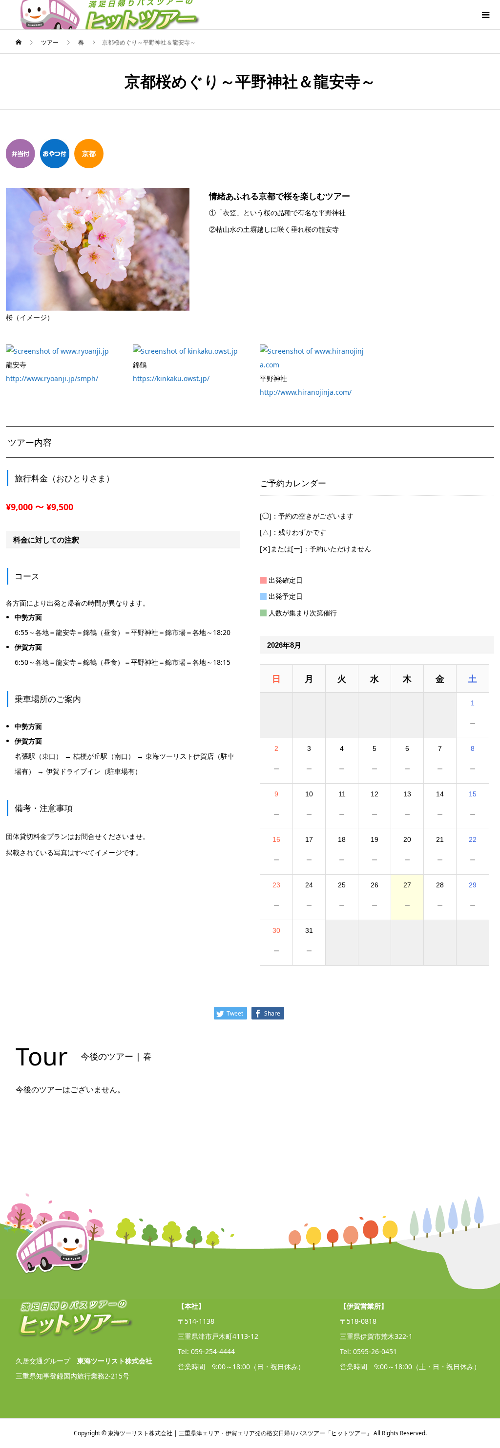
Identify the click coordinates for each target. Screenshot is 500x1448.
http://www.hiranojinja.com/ (306, 392)
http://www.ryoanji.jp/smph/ (52, 378)
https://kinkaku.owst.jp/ (171, 378)
